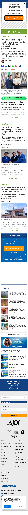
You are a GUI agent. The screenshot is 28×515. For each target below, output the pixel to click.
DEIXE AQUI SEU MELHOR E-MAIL (14, 17)
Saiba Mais (21, 506)
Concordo (7, 506)
